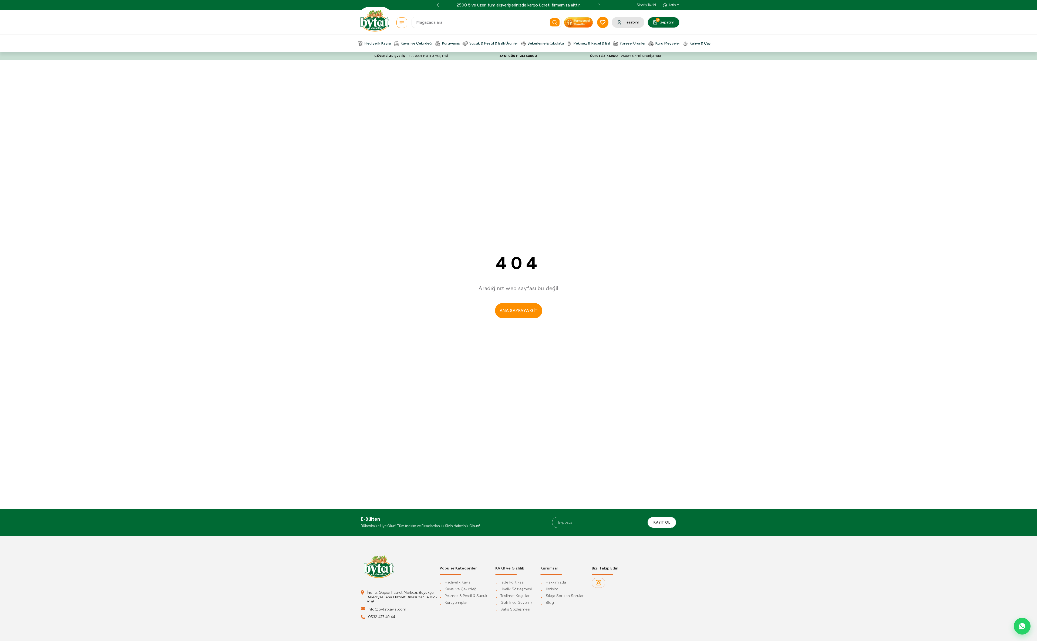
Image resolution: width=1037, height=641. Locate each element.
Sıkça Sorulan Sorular (565, 596)
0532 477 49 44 (381, 617)
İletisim (552, 589)
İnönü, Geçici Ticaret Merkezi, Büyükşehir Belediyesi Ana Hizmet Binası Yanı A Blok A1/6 (402, 597)
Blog (550, 603)
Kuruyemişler (456, 603)
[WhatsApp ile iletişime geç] (1022, 626)
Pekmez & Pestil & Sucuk (466, 596)
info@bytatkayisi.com (387, 609)
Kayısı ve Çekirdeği (461, 589)
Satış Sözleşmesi (515, 610)
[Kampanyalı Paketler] (401, 22)
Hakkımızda (556, 583)
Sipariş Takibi (646, 5)
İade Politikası (512, 583)
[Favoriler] (602, 22)
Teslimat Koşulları (515, 596)
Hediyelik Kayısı (458, 583)
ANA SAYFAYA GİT (519, 310)
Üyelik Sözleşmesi (516, 589)
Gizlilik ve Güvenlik (516, 603)
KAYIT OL (662, 522)
